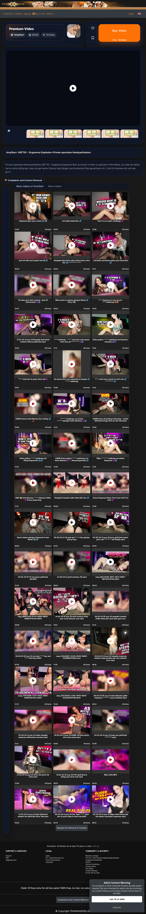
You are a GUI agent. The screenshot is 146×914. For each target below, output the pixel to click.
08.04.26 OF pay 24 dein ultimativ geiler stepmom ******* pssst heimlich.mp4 (110, 697)
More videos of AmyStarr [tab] (30, 186)
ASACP (88, 862)
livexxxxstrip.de (80, 911)
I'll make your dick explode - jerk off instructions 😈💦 (33, 301)
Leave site (117, 907)
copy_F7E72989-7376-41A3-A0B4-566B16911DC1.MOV (33, 697)
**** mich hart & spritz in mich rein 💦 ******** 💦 (110, 380)
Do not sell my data (93, 873)
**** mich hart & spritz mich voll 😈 (33, 379)
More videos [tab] (55, 186)
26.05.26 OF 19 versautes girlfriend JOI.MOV (33, 578)
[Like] (93, 28)
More (49, 13)
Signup (27, 13)
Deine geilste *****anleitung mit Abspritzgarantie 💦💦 (33, 459)
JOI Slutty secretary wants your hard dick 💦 (110, 261)
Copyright (49, 862)
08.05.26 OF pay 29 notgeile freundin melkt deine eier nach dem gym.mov (110, 617)
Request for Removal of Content (72, 828)
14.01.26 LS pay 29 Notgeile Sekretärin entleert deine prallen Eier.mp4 (33, 341)
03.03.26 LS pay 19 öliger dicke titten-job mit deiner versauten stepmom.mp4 (110, 815)
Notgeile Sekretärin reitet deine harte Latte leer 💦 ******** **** (72, 261)
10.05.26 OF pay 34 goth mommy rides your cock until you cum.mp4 (71, 617)
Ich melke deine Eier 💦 (71, 221)
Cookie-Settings (91, 871)
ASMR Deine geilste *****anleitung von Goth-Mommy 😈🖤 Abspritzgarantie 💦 (72, 459)
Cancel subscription (53, 860)
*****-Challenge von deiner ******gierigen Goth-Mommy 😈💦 (72, 420)
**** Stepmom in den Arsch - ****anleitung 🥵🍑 (110, 301)
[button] (139, 14)
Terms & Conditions (93, 864)
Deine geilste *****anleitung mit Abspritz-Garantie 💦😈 (110, 341)
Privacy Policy (91, 866)
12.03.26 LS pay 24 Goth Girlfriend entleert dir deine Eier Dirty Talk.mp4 (33, 815)
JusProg (95, 846)
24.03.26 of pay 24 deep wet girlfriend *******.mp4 (110, 736)
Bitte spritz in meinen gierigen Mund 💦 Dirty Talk (71, 301)
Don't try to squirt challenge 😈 (110, 221)
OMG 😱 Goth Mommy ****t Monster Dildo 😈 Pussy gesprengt (33, 499)
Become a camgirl (92, 856)
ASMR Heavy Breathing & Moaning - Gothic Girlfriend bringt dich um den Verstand (110, 420)
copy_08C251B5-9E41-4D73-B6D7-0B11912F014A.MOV (110, 578)
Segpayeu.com (11, 860)
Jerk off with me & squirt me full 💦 (33, 260)
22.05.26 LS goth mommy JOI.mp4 (72, 577)
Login (131, 13)
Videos (18, 13)
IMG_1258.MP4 (110, 775)
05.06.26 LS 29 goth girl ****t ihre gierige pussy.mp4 (72, 538)
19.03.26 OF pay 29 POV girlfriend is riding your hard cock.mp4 (71, 776)
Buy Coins (40, 13)
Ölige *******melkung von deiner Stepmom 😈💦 (110, 459)
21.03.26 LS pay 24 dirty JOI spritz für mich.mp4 (33, 776)
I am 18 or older (117, 899)
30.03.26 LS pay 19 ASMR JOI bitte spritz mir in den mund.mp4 (71, 736)
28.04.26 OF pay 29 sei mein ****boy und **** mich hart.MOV (33, 657)
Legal (48, 856)
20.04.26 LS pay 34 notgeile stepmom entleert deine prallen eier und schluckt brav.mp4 (110, 658)
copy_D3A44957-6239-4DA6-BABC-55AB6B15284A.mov (72, 657)
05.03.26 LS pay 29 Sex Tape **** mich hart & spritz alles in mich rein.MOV (72, 815)
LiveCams (8, 13)
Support (9, 856)
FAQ (7, 858)
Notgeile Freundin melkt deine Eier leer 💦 (71, 498)
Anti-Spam (89, 869)
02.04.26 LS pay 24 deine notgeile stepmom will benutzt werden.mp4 (33, 736)
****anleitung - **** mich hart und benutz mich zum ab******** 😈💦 (72, 341)
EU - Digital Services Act (55, 858)
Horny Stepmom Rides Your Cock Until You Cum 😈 (110, 499)
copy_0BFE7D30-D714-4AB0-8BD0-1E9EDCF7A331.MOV (33, 617)
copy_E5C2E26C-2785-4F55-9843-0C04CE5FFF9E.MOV (71, 697)
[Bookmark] (93, 38)
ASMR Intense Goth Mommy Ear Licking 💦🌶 (33, 420)
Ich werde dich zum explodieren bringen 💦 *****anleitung (72, 380)
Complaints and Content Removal (73, 900)
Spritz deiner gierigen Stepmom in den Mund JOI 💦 (33, 538)
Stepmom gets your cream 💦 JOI (33, 221)
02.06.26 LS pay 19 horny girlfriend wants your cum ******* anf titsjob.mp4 (110, 538)
